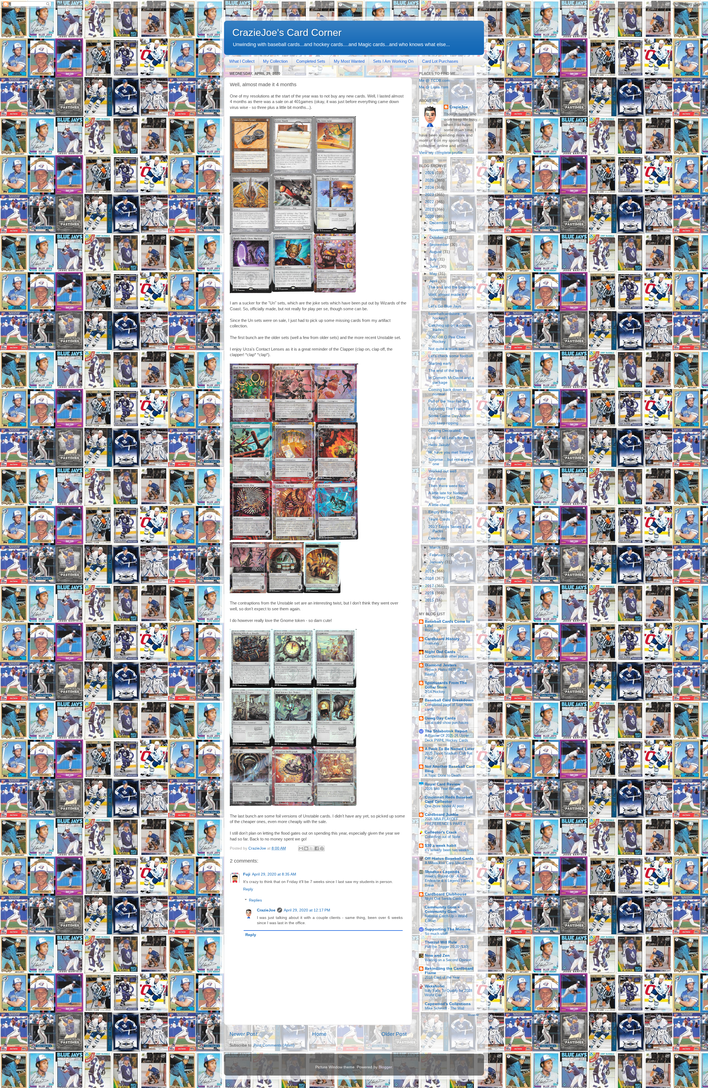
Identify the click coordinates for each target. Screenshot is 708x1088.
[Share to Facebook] (316, 848)
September (440, 245)
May (434, 274)
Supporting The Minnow (447, 929)
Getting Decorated (444, 431)
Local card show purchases (446, 723)
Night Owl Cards (440, 652)
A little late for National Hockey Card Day (447, 495)
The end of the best (445, 371)
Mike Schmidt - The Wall (444, 1008)
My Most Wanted (349, 61)
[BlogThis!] (306, 848)
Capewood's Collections (448, 1004)
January (437, 562)
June (434, 266)
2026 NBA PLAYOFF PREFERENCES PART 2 (445, 821)
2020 (430, 216)
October (437, 237)
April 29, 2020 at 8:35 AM (274, 874)
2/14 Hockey (435, 692)
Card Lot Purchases (440, 61)
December (439, 223)
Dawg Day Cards (440, 718)
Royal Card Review (442, 784)
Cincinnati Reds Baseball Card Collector (448, 799)
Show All (473, 1014)
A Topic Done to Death (443, 775)
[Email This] (301, 848)
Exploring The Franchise (449, 409)
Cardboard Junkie (442, 815)
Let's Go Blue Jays (444, 306)
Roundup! (432, 630)
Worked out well (442, 471)
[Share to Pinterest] (322, 848)
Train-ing (432, 643)
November (439, 230)
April (434, 281)
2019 (430, 571)
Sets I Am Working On (393, 61)
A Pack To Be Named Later (449, 749)
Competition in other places (446, 656)
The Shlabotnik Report (446, 731)
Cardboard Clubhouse (446, 894)
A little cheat (438, 505)
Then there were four (446, 486)
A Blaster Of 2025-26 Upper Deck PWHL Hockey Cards (447, 738)
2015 (430, 600)
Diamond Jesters (441, 665)
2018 (430, 578)
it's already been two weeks (447, 850)
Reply (248, 889)
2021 (430, 209)
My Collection (275, 61)
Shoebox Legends (442, 872)
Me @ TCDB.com (434, 80)
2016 (430, 593)
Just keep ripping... (445, 423)
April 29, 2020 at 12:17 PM (307, 910)
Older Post (394, 1034)
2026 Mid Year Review (442, 789)
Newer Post (243, 1034)
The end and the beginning (452, 287)
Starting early (440, 363)
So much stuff (436, 934)
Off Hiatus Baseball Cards (449, 858)
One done (437, 479)
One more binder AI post (444, 806)
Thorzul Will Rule (441, 942)
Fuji (246, 874)
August (436, 252)
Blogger (385, 1067)
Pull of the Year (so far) (448, 401)
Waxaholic (434, 986)
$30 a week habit (440, 845)
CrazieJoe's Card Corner (287, 32)
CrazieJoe (266, 910)
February (438, 555)
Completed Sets (310, 61)
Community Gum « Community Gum (442, 909)
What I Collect (241, 61)
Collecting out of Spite (442, 837)
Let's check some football (450, 356)
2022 (430, 202)
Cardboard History (442, 639)
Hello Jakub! (439, 445)
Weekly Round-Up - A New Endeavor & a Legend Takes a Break (449, 880)
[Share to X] (311, 848)
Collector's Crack (441, 832)
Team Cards (439, 519)
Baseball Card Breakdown (449, 700)
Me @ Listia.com (433, 87)
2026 (430, 173)
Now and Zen (437, 955)
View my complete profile (441, 153)
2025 (430, 180)
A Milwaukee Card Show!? (446, 863)
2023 (430, 195)
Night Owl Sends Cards (443, 899)
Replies (255, 900)
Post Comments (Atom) (274, 1045)
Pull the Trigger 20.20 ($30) (446, 947)
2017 (430, 586)
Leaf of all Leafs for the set (451, 438)
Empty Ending (440, 512)
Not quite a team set (446, 349)
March (436, 547)
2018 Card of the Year (442, 977)
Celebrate (437, 538)
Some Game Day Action (449, 416)
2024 (430, 187)
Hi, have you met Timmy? (450, 452)
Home (319, 1034)
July (434, 259)
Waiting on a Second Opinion (448, 960)
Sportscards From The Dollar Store (446, 685)
